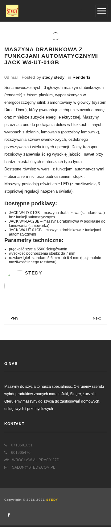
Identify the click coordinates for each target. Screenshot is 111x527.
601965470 (20, 452)
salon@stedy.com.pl (33, 467)
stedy (33, 272)
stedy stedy (53, 77)
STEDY (52, 499)
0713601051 (21, 445)
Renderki (81, 77)
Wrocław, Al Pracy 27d (36, 460)
